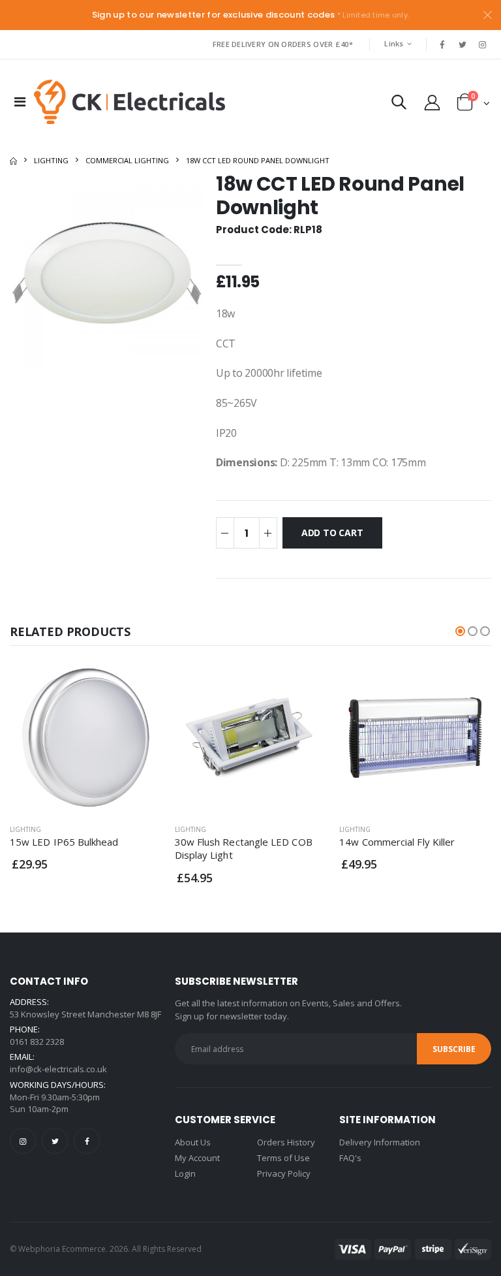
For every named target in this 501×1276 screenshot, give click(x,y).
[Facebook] (87, 1141)
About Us (193, 1142)
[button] (399, 105)
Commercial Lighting (127, 160)
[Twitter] (55, 1141)
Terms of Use (283, 1158)
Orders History (286, 1142)
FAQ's (350, 1158)
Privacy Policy (284, 1173)
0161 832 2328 (37, 1041)
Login (185, 1173)
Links (393, 43)
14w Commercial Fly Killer (397, 841)
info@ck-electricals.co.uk (58, 1069)
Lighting (51, 160)
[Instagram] (23, 1141)
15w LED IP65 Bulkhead (64, 841)
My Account (197, 1158)
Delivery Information (379, 1142)
